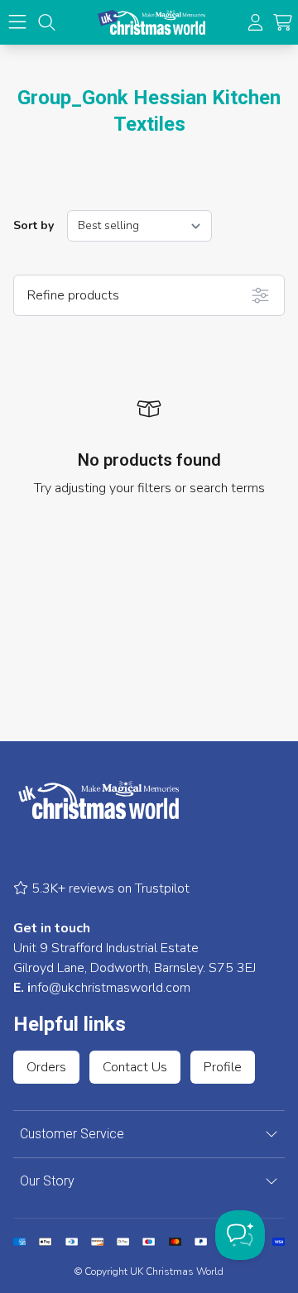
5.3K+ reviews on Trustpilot (109, 888)
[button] (282, 23)
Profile (223, 1067)
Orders (46, 1067)
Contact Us (135, 1067)
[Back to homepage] (151, 22)
